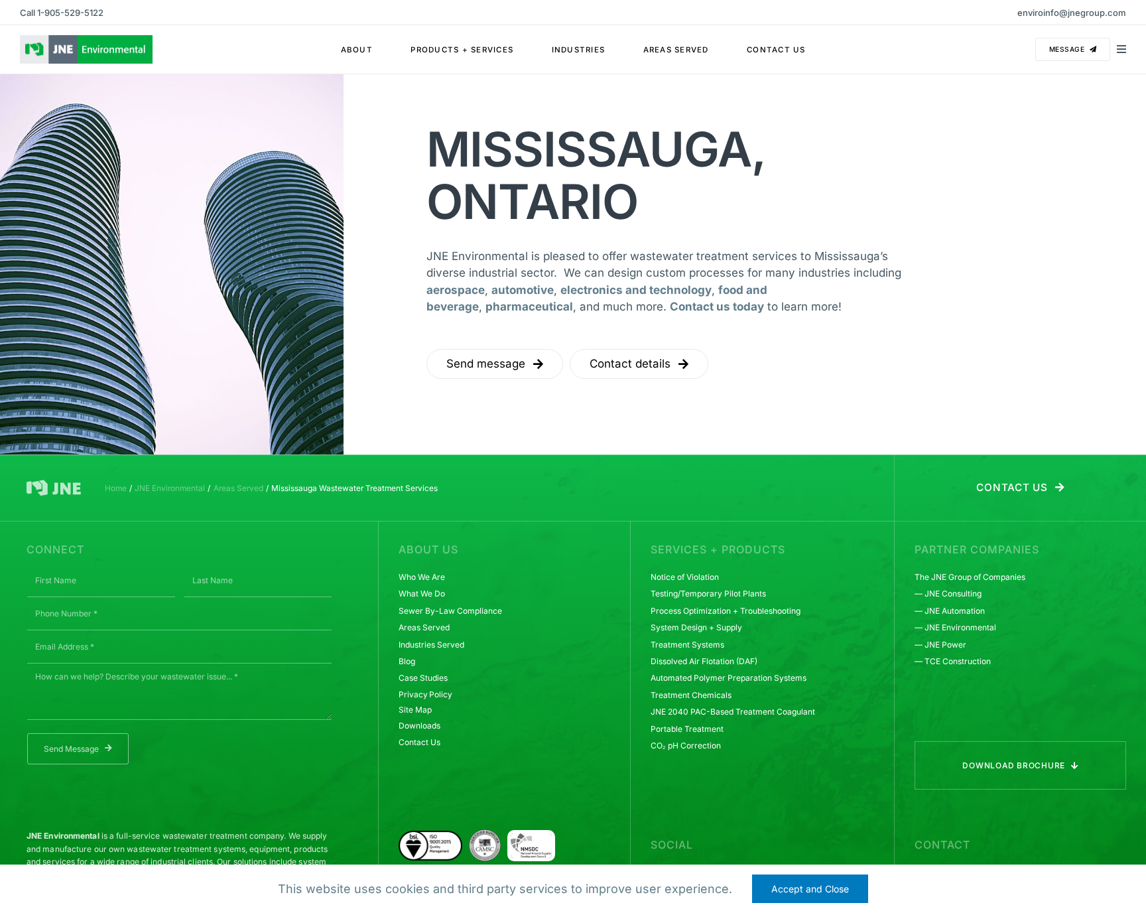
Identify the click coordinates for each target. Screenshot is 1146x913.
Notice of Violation (685, 577)
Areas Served (424, 627)
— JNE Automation (950, 611)
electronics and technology (636, 290)
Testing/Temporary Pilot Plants (708, 593)
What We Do (422, 593)
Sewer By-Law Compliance (450, 611)
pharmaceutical (529, 306)
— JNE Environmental (955, 627)
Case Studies (423, 678)
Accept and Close (810, 888)
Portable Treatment (687, 729)
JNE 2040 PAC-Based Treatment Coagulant (733, 712)
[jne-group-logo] (54, 485)
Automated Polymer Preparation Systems (728, 678)
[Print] (531, 838)
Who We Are (422, 577)
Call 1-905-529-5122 (61, 12)
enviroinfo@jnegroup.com (1071, 12)
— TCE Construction (953, 661)
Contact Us (419, 742)
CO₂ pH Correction (686, 745)
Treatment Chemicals (691, 695)
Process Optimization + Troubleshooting (725, 611)
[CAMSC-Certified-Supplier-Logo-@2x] (485, 834)
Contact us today (717, 306)
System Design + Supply (696, 627)
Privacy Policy (425, 694)
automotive (522, 290)
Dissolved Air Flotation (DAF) (704, 661)
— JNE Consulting (948, 593)
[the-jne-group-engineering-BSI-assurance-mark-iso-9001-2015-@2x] (430, 836)
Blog (407, 661)
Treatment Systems (687, 645)
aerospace (455, 290)
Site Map (415, 710)
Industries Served (431, 645)
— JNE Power (940, 645)
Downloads (419, 726)
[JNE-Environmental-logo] (86, 40)
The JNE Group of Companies (970, 577)
